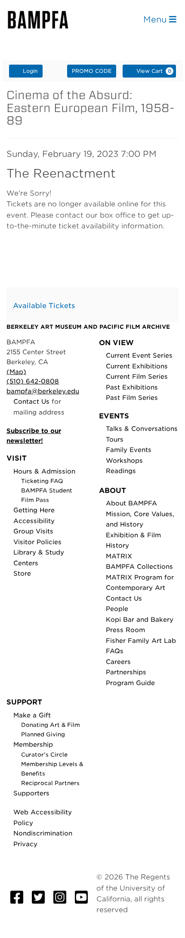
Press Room (125, 629)
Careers (118, 661)
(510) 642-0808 (32, 381)
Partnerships (126, 672)
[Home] (45, 19)
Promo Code (91, 71)
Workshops (124, 460)
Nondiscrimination (42, 833)
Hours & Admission (44, 471)
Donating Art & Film (50, 725)
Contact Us (31, 401)
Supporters (31, 793)
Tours (114, 439)
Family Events (128, 449)
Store (22, 573)
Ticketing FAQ (42, 481)
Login (30, 71)
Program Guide (130, 682)
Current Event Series (139, 355)
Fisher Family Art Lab (141, 640)
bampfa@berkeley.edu (42, 391)
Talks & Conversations (142, 428)
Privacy (25, 844)
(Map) (16, 371)
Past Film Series (132, 397)
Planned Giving (43, 734)
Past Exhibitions (132, 387)
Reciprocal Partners (50, 783)
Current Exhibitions (137, 366)
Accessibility (34, 520)
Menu (156, 19)
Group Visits (33, 531)
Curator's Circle (44, 754)
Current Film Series (137, 376)
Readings (121, 470)
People (117, 608)
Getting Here (34, 510)
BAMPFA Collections (139, 566)
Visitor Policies (37, 541)
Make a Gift (32, 715)
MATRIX (119, 556)
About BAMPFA (131, 503)
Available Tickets (44, 306)
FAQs (114, 650)
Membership (33, 744)
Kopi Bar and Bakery (139, 619)
